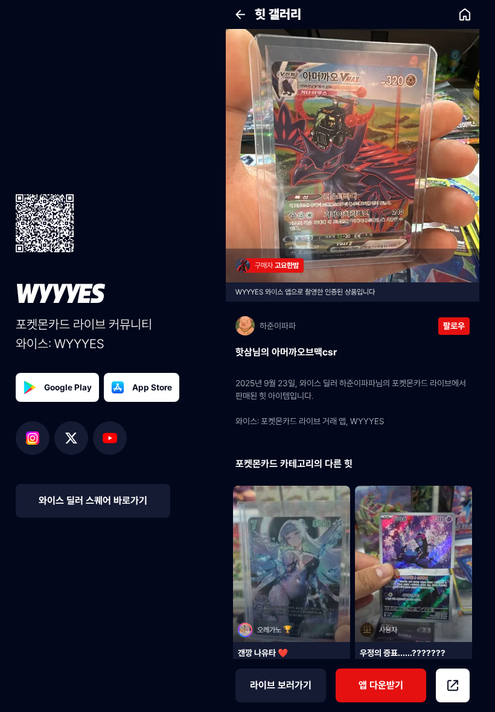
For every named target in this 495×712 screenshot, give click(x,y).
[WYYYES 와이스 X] (73, 438)
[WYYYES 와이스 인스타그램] (35, 438)
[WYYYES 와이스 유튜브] (110, 438)
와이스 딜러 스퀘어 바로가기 (93, 500)
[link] (465, 14)
